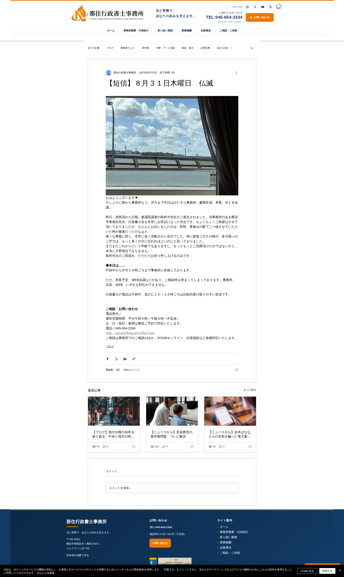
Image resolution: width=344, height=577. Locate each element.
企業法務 (205, 48)
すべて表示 (250, 389)
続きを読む (223, 48)
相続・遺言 (188, 48)
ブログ (110, 48)
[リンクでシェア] (133, 358)
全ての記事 (93, 48)
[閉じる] (340, 571)
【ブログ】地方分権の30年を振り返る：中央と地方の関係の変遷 (113, 434)
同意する (327, 571)
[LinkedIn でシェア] (125, 358)
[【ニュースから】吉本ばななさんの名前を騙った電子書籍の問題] (230, 411)
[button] (251, 48)
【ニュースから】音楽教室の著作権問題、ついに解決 (171, 434)
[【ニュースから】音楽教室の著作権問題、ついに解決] (172, 411)
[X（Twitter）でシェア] (116, 358)
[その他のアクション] (236, 72)
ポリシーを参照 (45, 572)
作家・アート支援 (165, 48)
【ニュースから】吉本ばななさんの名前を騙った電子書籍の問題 (229, 434)
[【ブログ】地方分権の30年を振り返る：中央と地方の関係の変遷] (114, 411)
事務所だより (128, 48)
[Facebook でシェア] (107, 358)
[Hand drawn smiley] (279, 7)
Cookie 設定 (307, 571)
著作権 (145, 48)
